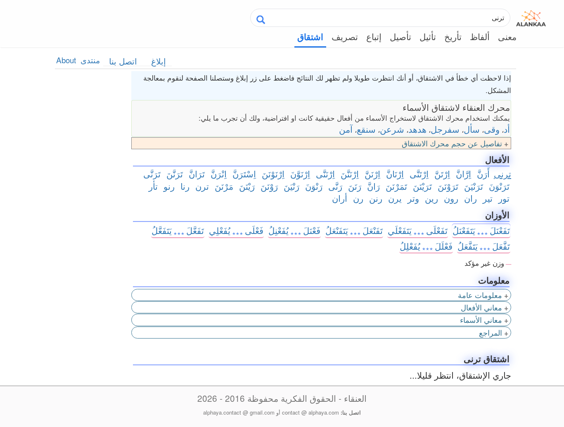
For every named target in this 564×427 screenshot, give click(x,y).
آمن (346, 129)
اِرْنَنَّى (325, 173)
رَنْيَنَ (291, 186)
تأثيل (427, 36)
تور (503, 198)
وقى (492, 129)
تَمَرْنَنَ (396, 186)
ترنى (502, 173)
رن (358, 198)
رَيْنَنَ (247, 186)
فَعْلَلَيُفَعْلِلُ (426, 246)
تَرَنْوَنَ (499, 186)
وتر (413, 198)
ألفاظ (480, 36)
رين (431, 198)
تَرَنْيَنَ (473, 186)
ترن (202, 186)
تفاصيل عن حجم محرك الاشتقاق (452, 143)
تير (488, 198)
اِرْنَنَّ (372, 173)
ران (470, 198)
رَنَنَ (354, 186)
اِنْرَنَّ (219, 173)
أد (507, 129)
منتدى (90, 59)
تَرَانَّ (197, 173)
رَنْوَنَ (313, 186)
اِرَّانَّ (463, 173)
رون (451, 198)
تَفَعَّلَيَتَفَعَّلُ (178, 230)
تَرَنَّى (152, 173)
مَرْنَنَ (224, 186)
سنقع (366, 129)
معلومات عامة (480, 295)
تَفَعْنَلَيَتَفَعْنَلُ (481, 230)
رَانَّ (373, 186)
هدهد (417, 129)
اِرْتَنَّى (419, 173)
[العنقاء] (530, 16)
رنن (375, 198)
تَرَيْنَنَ (422, 186)
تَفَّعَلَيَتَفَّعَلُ (483, 246)
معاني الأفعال (481, 307)
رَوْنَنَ (269, 186)
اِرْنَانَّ (395, 173)
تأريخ (453, 36)
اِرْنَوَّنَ (300, 173)
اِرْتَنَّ (442, 173)
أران (339, 198)
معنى (507, 36)
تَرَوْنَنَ (448, 186)
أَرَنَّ (483, 173)
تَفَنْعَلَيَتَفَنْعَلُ (354, 230)
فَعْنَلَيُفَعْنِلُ (294, 230)
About (66, 59)
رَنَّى (335, 186)
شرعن (392, 129)
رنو (169, 186)
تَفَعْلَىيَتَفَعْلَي (418, 230)
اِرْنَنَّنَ (350, 173)
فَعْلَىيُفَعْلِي (236, 230)
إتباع (374, 36)
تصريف (345, 36)
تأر (153, 186)
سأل (472, 129)
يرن (395, 198)
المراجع (490, 332)
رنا (185, 186)
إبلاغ (158, 61)
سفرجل (445, 129)
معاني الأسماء (481, 320)
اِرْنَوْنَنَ (273, 173)
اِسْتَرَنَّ (244, 173)
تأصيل (400, 36)
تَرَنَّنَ (174, 173)
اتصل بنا (123, 61)
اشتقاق (310, 37)
